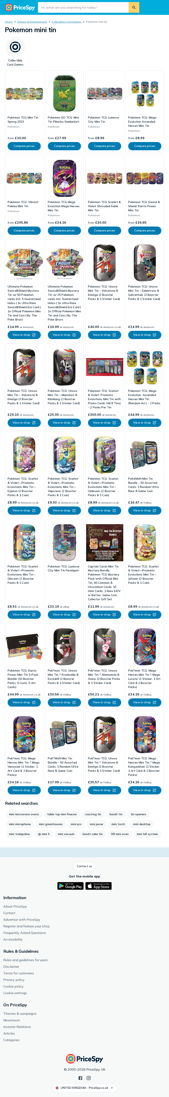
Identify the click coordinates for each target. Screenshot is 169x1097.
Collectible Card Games (66, 21)
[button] (84, 866)
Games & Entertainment (32, 21)
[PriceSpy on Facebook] (80, 1078)
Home (9, 21)
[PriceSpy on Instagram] (88, 1078)
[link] (24, 111)
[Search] (134, 7)
